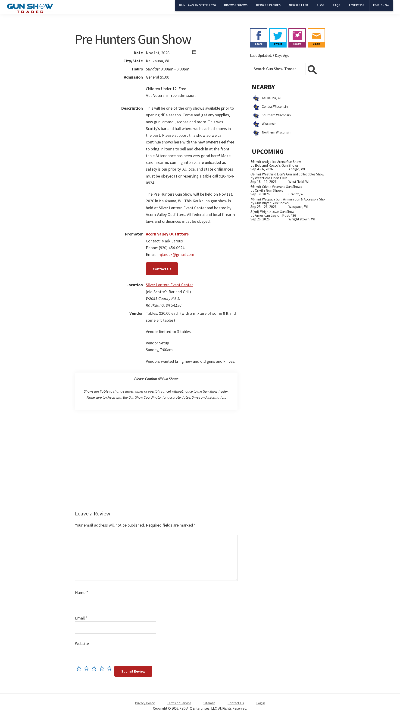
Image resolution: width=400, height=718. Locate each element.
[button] (194, 53)
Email (81, 618)
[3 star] (95, 668)
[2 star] (87, 668)
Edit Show (381, 5)
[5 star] (110, 668)
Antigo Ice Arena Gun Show (281, 161)
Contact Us (162, 269)
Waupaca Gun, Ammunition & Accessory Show (294, 199)
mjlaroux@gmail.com (175, 254)
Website (82, 643)
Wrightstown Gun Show (277, 212)
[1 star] (80, 668)
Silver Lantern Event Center (169, 284)
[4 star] (103, 668)
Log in (260, 703)
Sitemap (209, 703)
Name (81, 592)
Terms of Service (179, 703)
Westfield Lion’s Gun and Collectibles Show (293, 174)
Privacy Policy (145, 703)
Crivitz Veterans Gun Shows (282, 186)
